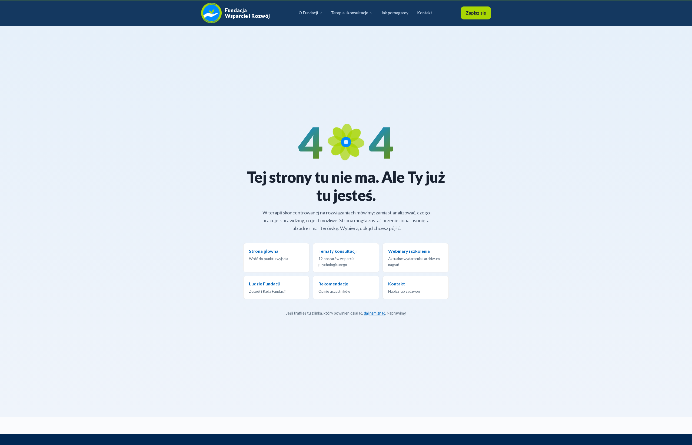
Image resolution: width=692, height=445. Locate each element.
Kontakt (424, 12)
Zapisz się (476, 13)
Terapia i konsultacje (349, 12)
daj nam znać (374, 313)
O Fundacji (308, 12)
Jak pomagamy (394, 12)
